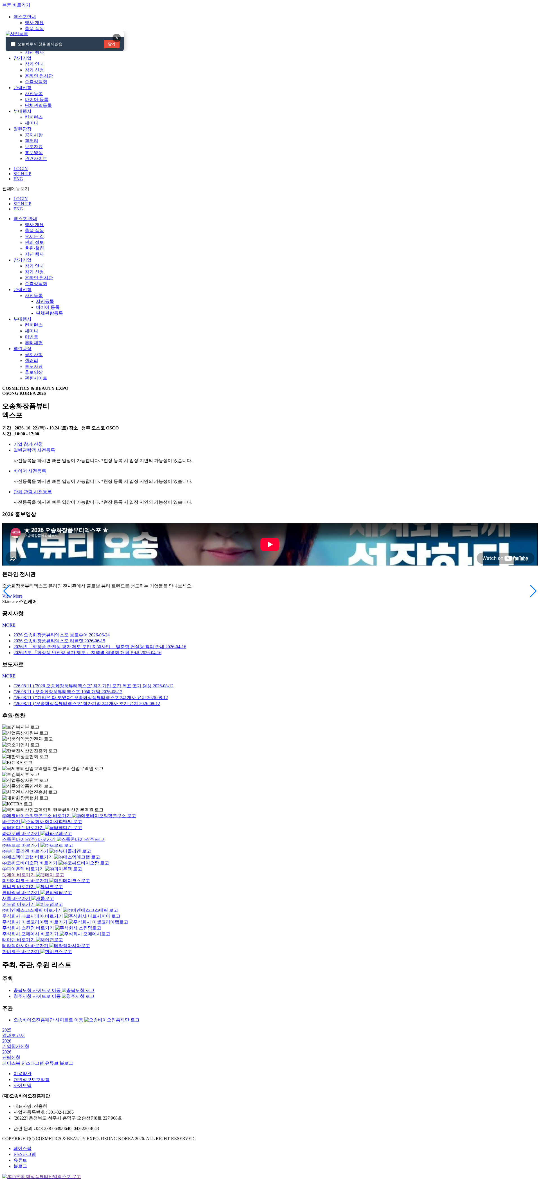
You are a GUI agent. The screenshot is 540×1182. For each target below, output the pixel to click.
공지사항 (34, 134)
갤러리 (31, 140)
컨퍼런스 (34, 117)
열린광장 (23, 348)
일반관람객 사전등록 (34, 450)
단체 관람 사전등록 (33, 491)
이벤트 (31, 336)
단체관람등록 (38, 105)
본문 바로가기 (16, 5)
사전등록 (34, 93)
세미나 (31, 123)
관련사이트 (36, 158)
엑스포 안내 (25, 218)
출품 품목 (34, 28)
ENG (18, 208)
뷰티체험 (34, 342)
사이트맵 (23, 1085)
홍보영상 (34, 152)
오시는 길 (34, 236)
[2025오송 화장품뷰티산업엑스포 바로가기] (41, 1176)
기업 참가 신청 (28, 444)
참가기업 (23, 260)
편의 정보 (34, 242)
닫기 (111, 44)
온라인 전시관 (39, 75)
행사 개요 (34, 22)
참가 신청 (34, 69)
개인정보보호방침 (32, 1079)
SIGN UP (22, 203)
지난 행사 (34, 52)
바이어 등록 (36, 99)
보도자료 (34, 146)
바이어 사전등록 (30, 471)
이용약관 (23, 1073)
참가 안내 (34, 64)
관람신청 (23, 289)
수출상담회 (36, 81)
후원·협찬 (34, 248)
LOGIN (21, 198)
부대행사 (23, 319)
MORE (8, 625)
